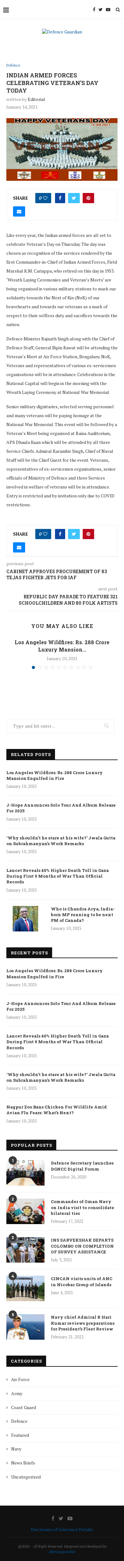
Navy (16, 1449)
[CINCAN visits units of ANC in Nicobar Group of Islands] (25, 1288)
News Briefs (23, 1463)
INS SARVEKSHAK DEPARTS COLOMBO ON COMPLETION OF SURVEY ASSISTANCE (82, 1245)
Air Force (20, 1379)
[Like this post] (45, 198)
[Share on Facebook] (60, 198)
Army (16, 1393)
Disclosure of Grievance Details (62, 1529)
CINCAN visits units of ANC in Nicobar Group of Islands (81, 1281)
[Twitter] (101, 9)
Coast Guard (23, 1407)
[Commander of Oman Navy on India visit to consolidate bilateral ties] (25, 1211)
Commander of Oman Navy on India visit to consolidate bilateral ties (82, 1207)
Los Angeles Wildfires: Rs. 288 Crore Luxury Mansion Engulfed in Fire (54, 775)
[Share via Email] (19, 211)
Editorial (36, 99)
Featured (20, 1435)
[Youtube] (108, 9)
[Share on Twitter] (74, 198)
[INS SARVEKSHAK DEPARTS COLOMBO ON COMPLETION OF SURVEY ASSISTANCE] (25, 1250)
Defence (13, 65)
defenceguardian (62, 1551)
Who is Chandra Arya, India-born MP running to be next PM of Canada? (83, 914)
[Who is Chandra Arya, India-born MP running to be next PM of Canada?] (25, 918)
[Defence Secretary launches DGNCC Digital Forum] (25, 1173)
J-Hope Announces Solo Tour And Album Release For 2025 (61, 808)
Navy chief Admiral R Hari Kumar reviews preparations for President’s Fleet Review (82, 1322)
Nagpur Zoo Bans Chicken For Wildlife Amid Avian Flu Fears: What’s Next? (56, 1110)
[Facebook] (94, 9)
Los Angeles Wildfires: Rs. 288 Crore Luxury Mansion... (62, 645)
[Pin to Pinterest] (88, 198)
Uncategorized (26, 1477)
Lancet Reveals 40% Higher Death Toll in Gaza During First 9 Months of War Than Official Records (57, 876)
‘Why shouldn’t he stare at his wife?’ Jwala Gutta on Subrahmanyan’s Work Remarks (60, 840)
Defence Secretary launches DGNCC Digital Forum (82, 1166)
